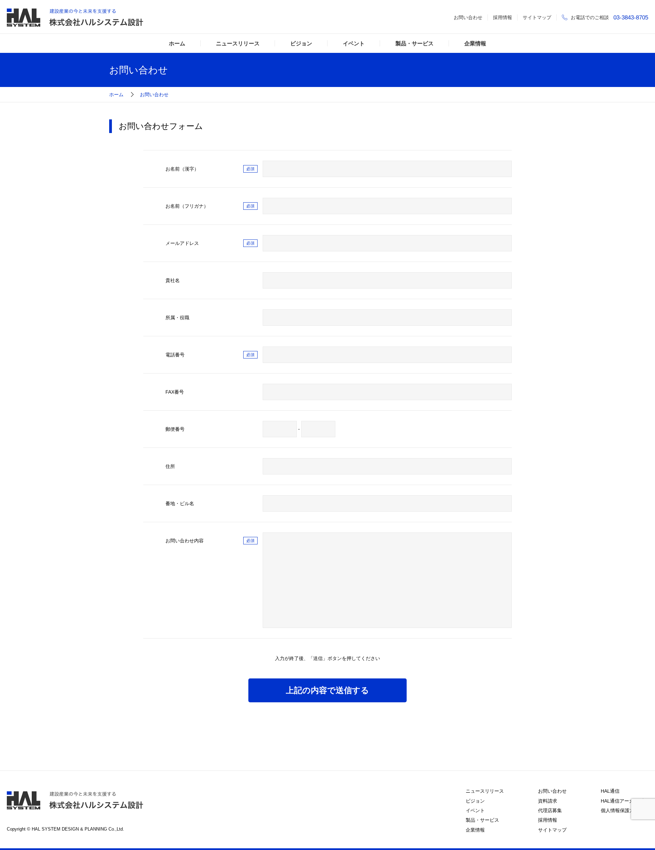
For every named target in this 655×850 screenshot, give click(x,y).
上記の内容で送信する (327, 690)
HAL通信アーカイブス (624, 801)
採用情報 (502, 17)
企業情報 (475, 43)
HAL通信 (610, 791)
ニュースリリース (238, 43)
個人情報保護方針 (620, 810)
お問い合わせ (468, 17)
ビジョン (301, 43)
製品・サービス (414, 43)
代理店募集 (550, 810)
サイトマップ (537, 17)
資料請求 (547, 801)
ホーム (177, 43)
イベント (354, 43)
